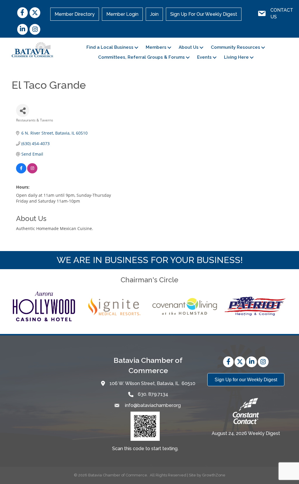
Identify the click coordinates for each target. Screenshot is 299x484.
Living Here (236, 57)
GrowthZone (213, 475)
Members (156, 47)
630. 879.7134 (153, 394)
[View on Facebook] (21, 172)
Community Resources (235, 47)
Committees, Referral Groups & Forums (141, 57)
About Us (189, 47)
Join (154, 14)
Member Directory (75, 14)
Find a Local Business (109, 47)
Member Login (122, 14)
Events (204, 57)
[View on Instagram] (32, 172)
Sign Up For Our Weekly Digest (203, 14)
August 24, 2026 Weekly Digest (246, 433)
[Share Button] (22, 110)
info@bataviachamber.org (152, 405)
